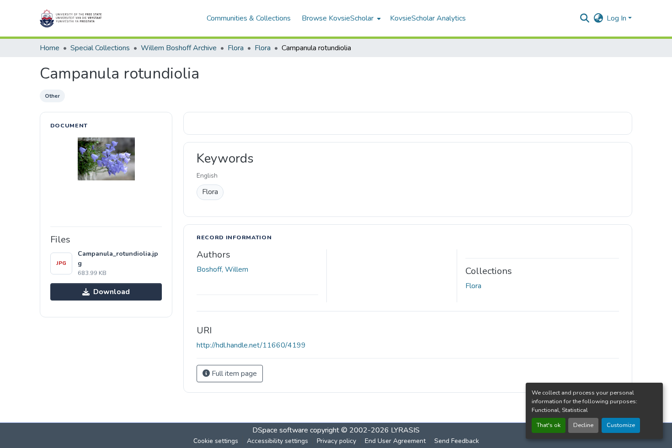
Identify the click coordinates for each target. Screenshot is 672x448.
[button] (99, 18)
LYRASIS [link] (405, 430)
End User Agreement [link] (395, 441)
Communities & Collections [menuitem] (249, 18)
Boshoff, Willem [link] (222, 269)
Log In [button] (617, 18)
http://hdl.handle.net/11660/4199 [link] (251, 345)
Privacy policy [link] (336, 441)
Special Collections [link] (100, 48)
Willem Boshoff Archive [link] (179, 48)
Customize (621, 425)
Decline (583, 425)
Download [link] (111, 292)
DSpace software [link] (280, 430)
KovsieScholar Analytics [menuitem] (428, 18)
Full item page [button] (233, 374)
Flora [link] (236, 48)
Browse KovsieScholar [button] (337, 18)
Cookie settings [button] (215, 441)
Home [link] (49, 48)
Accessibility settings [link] (277, 441)
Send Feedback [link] (456, 441)
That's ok (548, 425)
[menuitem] (340, 18)
